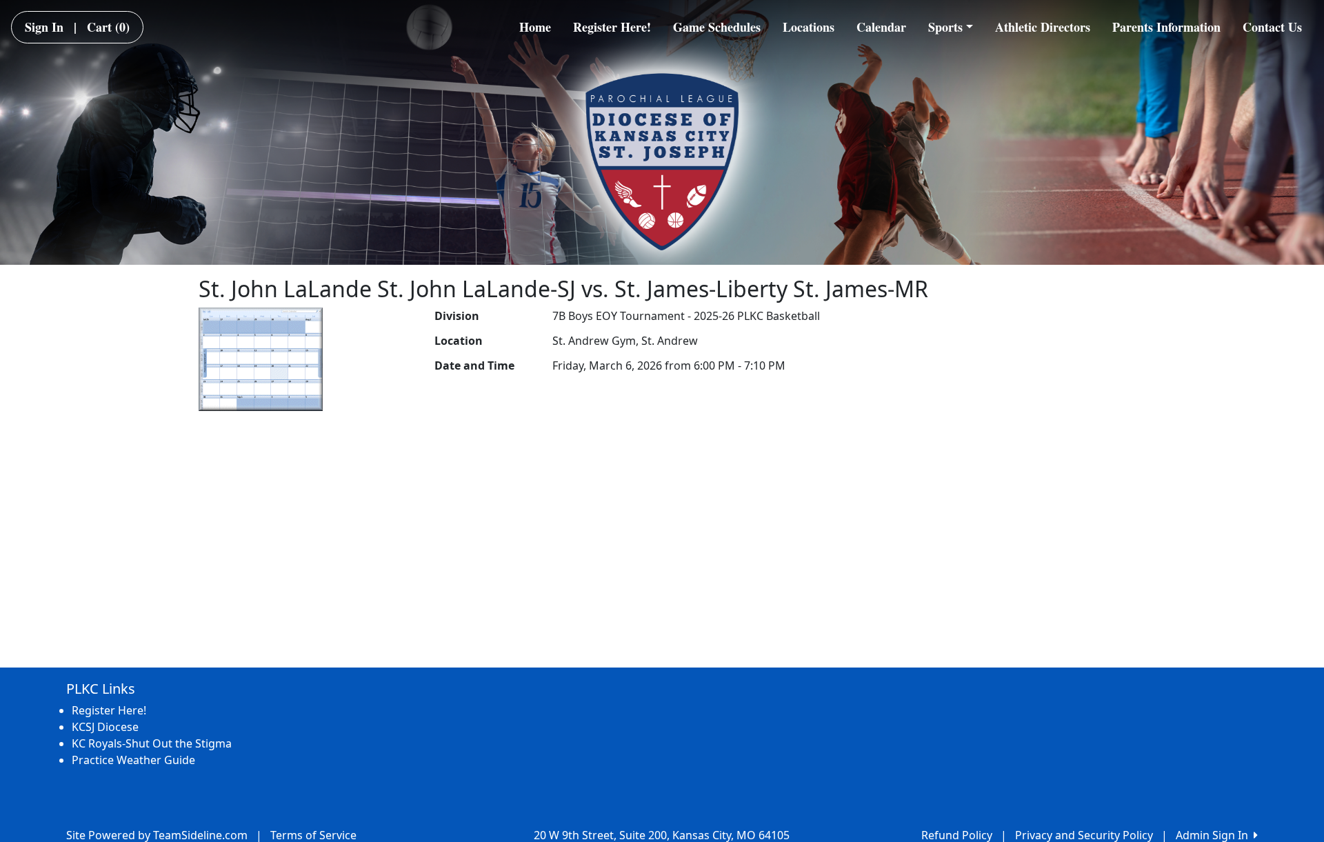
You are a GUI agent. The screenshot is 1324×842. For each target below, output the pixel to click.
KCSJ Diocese (105, 726)
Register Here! (612, 27)
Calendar (881, 27)
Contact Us (1272, 27)
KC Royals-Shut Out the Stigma (152, 743)
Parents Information (1166, 27)
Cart (108, 27)
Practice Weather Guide (133, 760)
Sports (945, 27)
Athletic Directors (1042, 27)
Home (535, 27)
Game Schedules (717, 27)
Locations (808, 27)
